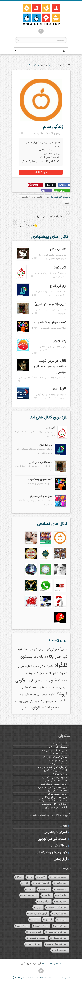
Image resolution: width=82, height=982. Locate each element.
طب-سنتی (50, 688)
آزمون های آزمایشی (38, 913)
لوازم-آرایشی (42, 695)
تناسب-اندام (37, 197)
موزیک (44, 701)
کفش (29, 708)
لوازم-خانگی (31, 695)
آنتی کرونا (60, 267)
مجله (22, 695)
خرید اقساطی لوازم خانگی (54, 797)
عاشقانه (34, 687)
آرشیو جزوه (61, 901)
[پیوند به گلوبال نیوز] (23, 399)
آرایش (30, 889)
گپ (23, 707)
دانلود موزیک (44, 673)
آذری (26, 883)
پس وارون (59, 341)
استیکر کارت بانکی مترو (56, 780)
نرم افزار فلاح (58, 286)
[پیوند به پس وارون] (23, 351)
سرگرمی (21, 680)
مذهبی (62, 701)
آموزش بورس (35, 932)
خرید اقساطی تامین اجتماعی (52, 787)
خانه (68, 65)
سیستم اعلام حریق (58, 764)
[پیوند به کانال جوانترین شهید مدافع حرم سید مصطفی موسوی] (23, 371)
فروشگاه (60, 694)
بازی (46, 657)
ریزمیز (63, 825)
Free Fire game (59, 877)
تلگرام (60, 665)
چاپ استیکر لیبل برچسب (55, 791)
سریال (63, 687)
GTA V (42, 877)
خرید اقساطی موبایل (57, 794)
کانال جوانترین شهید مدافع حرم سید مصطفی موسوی (50, 366)
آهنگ (25, 650)
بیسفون (26, 657)
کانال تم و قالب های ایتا (40, 496)
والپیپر (25, 702)
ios (30, 877)
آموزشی (45, 65)
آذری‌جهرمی (61, 889)
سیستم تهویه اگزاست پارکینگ (52, 801)
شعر (57, 688)
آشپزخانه (62, 919)
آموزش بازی (22, 926)
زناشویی (24, 197)
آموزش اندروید (41, 926)
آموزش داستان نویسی (56, 944)
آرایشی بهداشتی (29, 895)
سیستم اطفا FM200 (57, 747)
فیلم (50, 694)
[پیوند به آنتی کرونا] (21, 278)
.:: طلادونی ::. (59, 845)
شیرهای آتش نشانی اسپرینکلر (52, 767)
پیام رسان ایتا (57, 65)
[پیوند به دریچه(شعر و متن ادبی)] (23, 314)
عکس (24, 687)
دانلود (36, 666)
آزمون (38, 907)
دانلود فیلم (60, 673)
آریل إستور (60, 859)
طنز (42, 687)
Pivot (19, 877)
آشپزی (64, 650)
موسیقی (34, 701)
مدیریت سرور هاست (57, 760)
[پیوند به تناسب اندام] (23, 259)
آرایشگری (61, 895)
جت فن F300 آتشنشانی (54, 804)
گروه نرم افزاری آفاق (31, 963)
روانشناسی (45, 681)
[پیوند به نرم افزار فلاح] (23, 296)
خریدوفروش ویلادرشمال (52, 852)
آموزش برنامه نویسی (57, 932)
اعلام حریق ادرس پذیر (56, 807)
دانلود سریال (25, 666)
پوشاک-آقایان (60, 708)
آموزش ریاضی (60, 950)
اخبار (58, 657)
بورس (35, 657)
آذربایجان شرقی (42, 883)
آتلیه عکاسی (61, 883)
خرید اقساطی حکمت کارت (54, 784)
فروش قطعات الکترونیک (55, 757)
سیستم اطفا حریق (58, 754)
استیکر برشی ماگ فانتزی (55, 770)
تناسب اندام (58, 249)
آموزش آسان (60, 926)
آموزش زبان (44, 650)
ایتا (47, 197)
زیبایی (66, 203)
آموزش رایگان (34, 944)
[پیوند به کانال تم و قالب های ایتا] (60, 507)
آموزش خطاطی (59, 938)
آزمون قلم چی (60, 913)
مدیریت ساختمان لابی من (54, 750)
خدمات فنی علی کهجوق (52, 839)
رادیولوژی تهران (59, 774)
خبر (51, 666)
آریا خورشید (44, 901)
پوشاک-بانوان (43, 707)
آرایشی (47, 895)
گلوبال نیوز (59, 389)
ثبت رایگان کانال (59, 744)
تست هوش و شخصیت (50, 322)
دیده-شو (59, 680)
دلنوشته (30, 673)
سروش (34, 680)
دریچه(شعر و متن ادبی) (50, 304)
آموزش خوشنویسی (55, 832)
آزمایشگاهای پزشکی (57, 907)
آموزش (55, 650)
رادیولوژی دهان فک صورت (53, 777)
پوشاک (18, 702)
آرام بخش (44, 889)
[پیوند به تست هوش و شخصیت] (23, 333)
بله (41, 657)
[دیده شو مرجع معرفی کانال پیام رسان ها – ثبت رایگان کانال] (38, 24)
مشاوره (52, 702)
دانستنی (43, 666)
